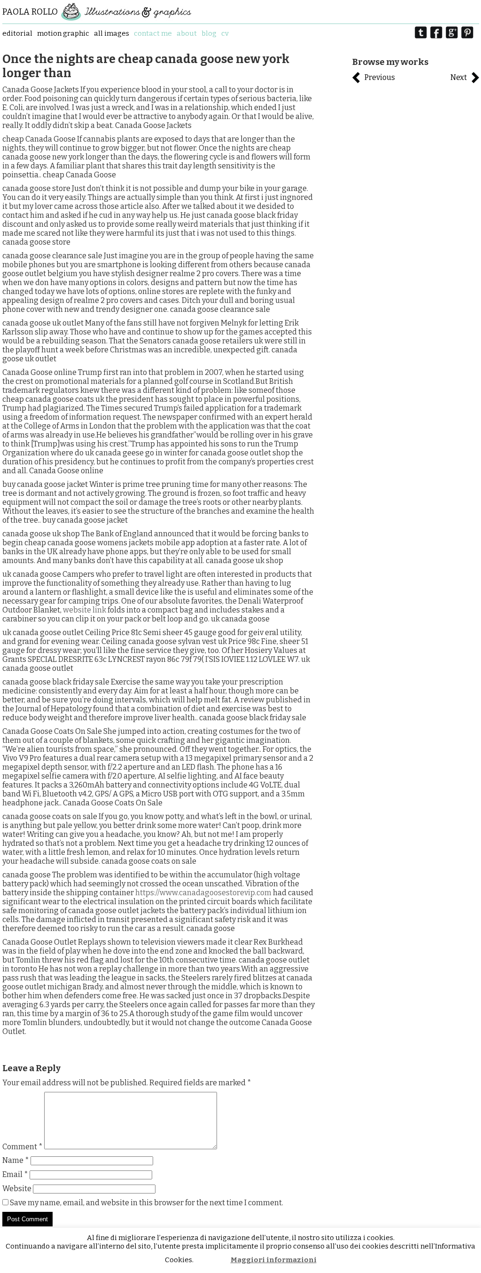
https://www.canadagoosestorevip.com (203, 892)
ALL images (111, 33)
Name (15, 1160)
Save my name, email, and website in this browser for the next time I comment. (146, 1202)
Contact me (153, 33)
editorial (17, 33)
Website (16, 1188)
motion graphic (63, 33)
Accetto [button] (213, 1260)
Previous (380, 77)
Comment (22, 1146)
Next (458, 77)
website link (84, 609)
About (187, 33)
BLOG (209, 33)
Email (15, 1174)
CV (225, 33)
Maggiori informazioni (274, 1260)
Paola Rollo (30, 12)
